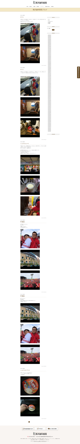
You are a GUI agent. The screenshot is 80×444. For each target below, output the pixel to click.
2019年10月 (49, 62)
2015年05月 (49, 93)
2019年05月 (49, 64)
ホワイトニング (49, 438)
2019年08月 (49, 63)
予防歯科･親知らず (47, 6)
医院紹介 (31, 6)
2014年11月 (49, 98)
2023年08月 (49, 43)
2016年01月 (49, 88)
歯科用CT (34, 439)
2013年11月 (49, 109)
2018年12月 (49, 66)
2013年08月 (49, 112)
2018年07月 (49, 69)
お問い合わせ (47, 439)
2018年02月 (49, 71)
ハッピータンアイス (25, 370)
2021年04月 (49, 51)
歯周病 (43, 438)
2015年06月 (49, 92)
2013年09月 (49, 111)
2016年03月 (49, 86)
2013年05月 (49, 115)
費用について (37, 439)
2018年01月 (49, 72)
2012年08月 (49, 121)
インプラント (42, 6)
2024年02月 (49, 41)
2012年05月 (49, 123)
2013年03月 (49, 117)
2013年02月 (49, 118)
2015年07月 (49, 91)
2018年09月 (49, 67)
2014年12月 (49, 97)
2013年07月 (49, 113)
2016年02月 (49, 87)
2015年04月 (49, 94)
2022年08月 (49, 46)
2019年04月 (49, 65)
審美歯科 (38, 6)
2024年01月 (49, 42)
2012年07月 (49, 122)
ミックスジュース (24, 143)
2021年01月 (49, 52)
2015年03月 (49, 95)
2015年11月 (49, 89)
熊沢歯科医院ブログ (42, 439)
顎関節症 (52, 6)
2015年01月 (49, 96)
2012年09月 (49, 120)
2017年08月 (49, 75)
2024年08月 (49, 39)
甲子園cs (22, 296)
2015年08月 (49, 90)
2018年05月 (49, 70)
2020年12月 (49, 53)
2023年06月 (49, 44)
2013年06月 (49, 114)
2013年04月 (49, 116)
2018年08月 (49, 68)
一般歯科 (34, 6)
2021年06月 (49, 49)
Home (27, 6)
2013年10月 (49, 110)
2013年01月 (49, 119)
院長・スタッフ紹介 (28, 438)
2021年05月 (49, 50)
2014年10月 (49, 99)
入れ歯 (45, 438)
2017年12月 (49, 73)
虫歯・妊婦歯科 (39, 438)
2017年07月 (49, 76)
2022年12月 (49, 45)
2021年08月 (49, 48)
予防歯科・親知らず (34, 438)
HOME (21, 438)
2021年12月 (49, 47)
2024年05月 (49, 40)
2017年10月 (49, 74)
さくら (22, 17)
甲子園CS (22, 221)
